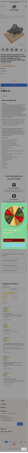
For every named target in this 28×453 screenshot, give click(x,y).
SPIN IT (14, 245)
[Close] (25, 204)
